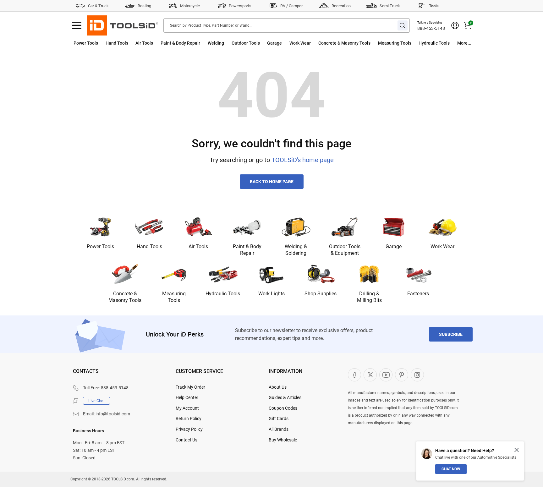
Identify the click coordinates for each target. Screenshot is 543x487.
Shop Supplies (320, 294)
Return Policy (188, 418)
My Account (187, 408)
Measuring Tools (394, 43)
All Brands (278, 429)
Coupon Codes (283, 408)
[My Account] (455, 25)
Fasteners (418, 294)
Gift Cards (278, 418)
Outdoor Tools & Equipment (344, 250)
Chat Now (451, 469)
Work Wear (300, 43)
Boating (144, 5)
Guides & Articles (285, 397)
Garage (274, 43)
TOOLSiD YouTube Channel (385, 374)
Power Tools (86, 43)
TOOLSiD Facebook (354, 374)
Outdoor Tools (246, 43)
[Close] (516, 450)
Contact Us (186, 439)
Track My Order (190, 387)
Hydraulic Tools (434, 43)
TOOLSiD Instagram (417, 374)
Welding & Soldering (296, 250)
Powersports (240, 5)
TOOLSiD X (370, 374)
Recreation (341, 5)
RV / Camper (291, 5)
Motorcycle (190, 5)
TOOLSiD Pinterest (401, 374)
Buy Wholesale (283, 439)
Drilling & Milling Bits (369, 297)
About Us (278, 387)
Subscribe (451, 334)
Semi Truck (390, 5)
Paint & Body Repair (180, 43)
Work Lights (271, 294)
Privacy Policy (189, 429)
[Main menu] (76, 25)
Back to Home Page (271, 181)
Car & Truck (98, 5)
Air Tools (144, 43)
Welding (216, 43)
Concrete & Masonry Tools (344, 43)
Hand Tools (117, 43)
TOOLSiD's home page (303, 160)
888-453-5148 (431, 28)
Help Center (187, 397)
